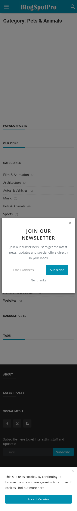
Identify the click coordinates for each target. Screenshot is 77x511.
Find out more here (30, 488)
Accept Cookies (38, 499)
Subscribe (57, 270)
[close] (70, 222)
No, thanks (38, 280)
